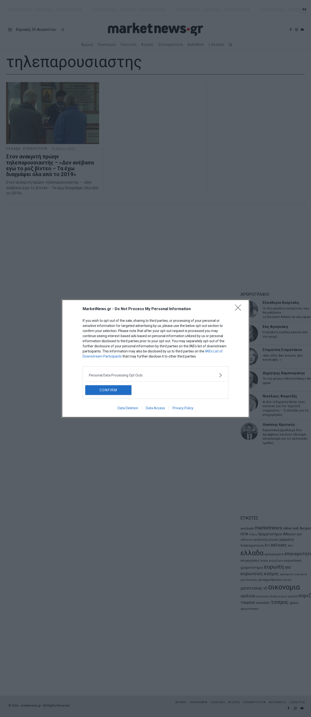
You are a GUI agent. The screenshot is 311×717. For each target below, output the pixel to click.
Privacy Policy (183, 408)
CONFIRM (108, 390)
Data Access (155, 408)
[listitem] (155, 375)
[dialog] (155, 358)
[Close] (239, 309)
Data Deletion (128, 408)
